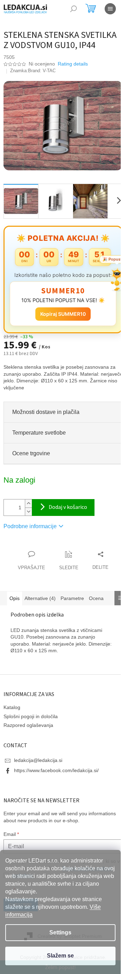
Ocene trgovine (31, 453)
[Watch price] (68, 561)
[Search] (73, 9)
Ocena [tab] (96, 598)
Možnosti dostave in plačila (45, 412)
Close (43, 547)
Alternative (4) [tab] (40, 598)
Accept (60, 956)
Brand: (42, 70)
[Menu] (110, 9)
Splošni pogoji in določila (31, 716)
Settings (60, 932)
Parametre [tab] (72, 598)
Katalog (12, 707)
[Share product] (100, 561)
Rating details (73, 64)
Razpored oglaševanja (28, 725)
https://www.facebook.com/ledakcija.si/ (56, 770)
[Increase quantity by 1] (28, 503)
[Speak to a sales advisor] (31, 561)
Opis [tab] (14, 598)
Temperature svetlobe (39, 433)
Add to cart (63, 507)
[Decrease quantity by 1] (28, 512)
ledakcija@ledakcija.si (38, 760)
